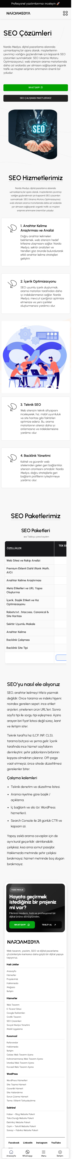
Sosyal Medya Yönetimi (18, 1025)
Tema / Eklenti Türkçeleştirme (21, 1100)
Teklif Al (47, 925)
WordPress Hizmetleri (17, 1080)
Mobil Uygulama (15, 1029)
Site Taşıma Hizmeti (16, 1084)
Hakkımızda (12, 983)
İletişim (10, 991)
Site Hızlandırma (15, 1092)
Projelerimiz (12, 979)
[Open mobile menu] (65, 13)
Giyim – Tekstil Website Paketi (21, 1126)
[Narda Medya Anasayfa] (36, 942)
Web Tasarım (13, 1004)
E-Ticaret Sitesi (14, 1008)
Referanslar (12, 1042)
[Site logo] (18, 13)
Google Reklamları (16, 1013)
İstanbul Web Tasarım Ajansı (20, 1062)
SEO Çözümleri (14, 1021)
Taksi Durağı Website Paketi (20, 1118)
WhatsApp (20, 925)
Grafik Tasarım (14, 1017)
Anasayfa (11, 971)
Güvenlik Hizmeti (15, 1088)
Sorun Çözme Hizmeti (17, 1096)
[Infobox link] (36, 242)
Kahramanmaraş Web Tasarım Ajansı (25, 1058)
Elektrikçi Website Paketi (18, 1122)
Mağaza (11, 987)
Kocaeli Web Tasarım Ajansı (20, 1066)
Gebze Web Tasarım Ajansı (20, 1054)
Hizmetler (11, 975)
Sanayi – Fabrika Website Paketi (22, 1130)
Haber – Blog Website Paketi (21, 1114)
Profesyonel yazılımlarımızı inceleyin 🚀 (35, 3)
